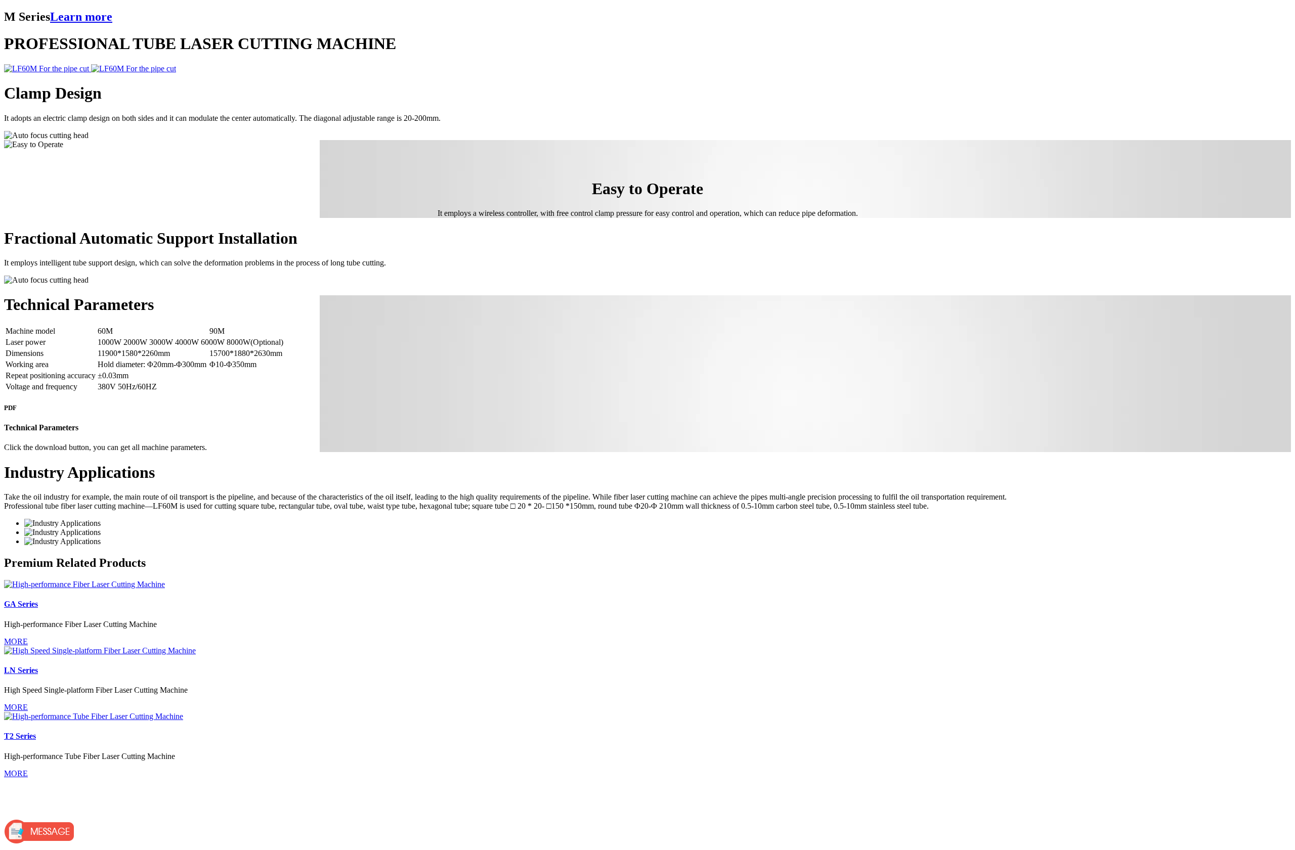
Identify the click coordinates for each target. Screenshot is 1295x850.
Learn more (81, 16)
